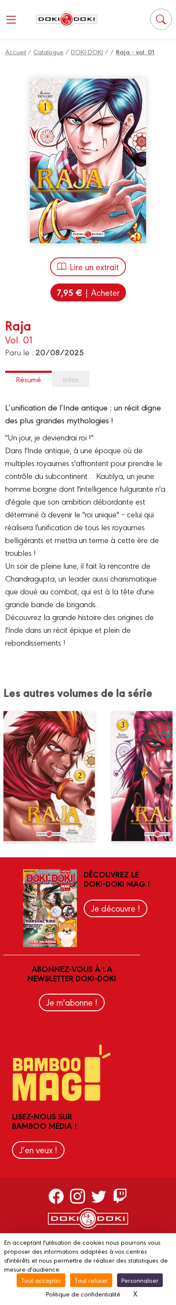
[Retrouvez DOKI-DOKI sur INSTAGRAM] (77, 1196)
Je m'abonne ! (71, 1002)
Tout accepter (41, 1279)
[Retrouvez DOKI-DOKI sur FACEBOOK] (56, 1196)
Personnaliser (139, 1279)
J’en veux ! (38, 1149)
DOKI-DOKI (87, 51)
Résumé (28, 379)
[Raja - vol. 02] (54, 776)
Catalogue (48, 51)
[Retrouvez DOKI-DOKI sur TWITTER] (98, 1196)
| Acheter (88, 292)
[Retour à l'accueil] (66, 19)
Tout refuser (91, 1279)
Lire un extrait (94, 266)
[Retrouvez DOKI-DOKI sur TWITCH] (120, 1196)
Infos (71, 379)
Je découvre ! (115, 908)
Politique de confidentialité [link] (83, 1293)
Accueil (15, 51)
